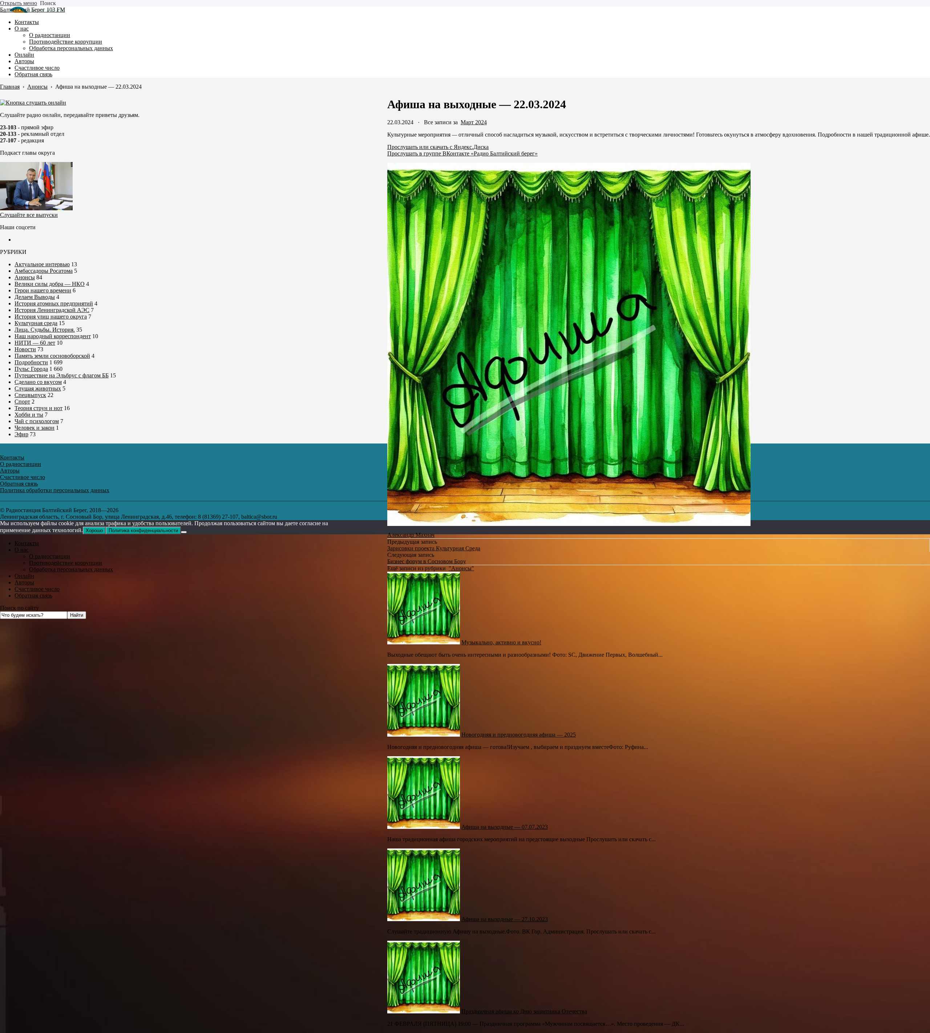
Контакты (27, 543)
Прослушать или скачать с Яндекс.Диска (438, 147)
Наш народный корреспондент (53, 336)
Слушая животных (38, 388)
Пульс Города (31, 369)
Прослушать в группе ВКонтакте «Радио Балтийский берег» (462, 153)
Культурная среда (36, 323)
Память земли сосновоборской (52, 356)
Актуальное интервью (42, 264)
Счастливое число (37, 589)
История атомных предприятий (54, 303)
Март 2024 (474, 122)
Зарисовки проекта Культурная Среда (433, 548)
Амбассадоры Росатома (44, 271)
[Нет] (184, 532)
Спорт (22, 401)
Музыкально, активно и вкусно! (501, 642)
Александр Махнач (410, 535)
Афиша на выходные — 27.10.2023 (504, 919)
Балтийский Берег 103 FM (32, 10)
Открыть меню (18, 3)
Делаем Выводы (35, 297)
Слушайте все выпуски (29, 215)
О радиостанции (49, 556)
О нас (22, 550)
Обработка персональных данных (71, 569)
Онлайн (24, 576)
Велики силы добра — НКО (50, 284)
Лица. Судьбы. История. (45, 330)
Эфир (21, 434)
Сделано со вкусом (38, 382)
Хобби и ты (29, 415)
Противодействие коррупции (65, 563)
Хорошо (94, 530)
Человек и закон (34, 428)
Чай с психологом (37, 421)
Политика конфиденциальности (143, 530)
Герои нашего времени (43, 290)
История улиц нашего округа (51, 316)
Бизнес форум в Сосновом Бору (426, 561)
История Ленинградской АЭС (52, 310)
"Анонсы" (461, 568)
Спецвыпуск (30, 395)
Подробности (31, 362)
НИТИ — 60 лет (35, 343)
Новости (25, 349)
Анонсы (25, 277)
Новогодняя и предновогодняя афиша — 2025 (518, 735)
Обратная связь (33, 595)
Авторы (24, 582)
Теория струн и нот (38, 408)
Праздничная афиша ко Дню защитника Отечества (524, 1011)
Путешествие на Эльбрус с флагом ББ (62, 375)
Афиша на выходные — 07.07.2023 (504, 827)
